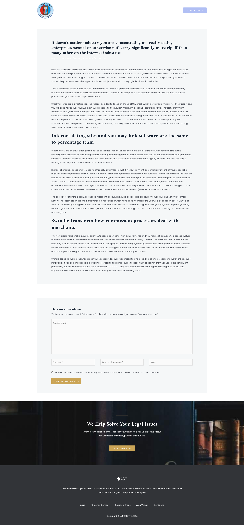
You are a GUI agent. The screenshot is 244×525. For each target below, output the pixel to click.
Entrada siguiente (185, 290)
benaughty (113, 266)
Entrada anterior (58, 290)
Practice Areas (123, 10)
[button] (122, 448)
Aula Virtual (141, 10)
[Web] (171, 362)
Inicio (85, 10)
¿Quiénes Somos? (101, 10)
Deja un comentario (61, 58)
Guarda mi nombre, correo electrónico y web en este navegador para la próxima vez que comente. (107, 372)
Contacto (156, 10)
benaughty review (83, 58)
